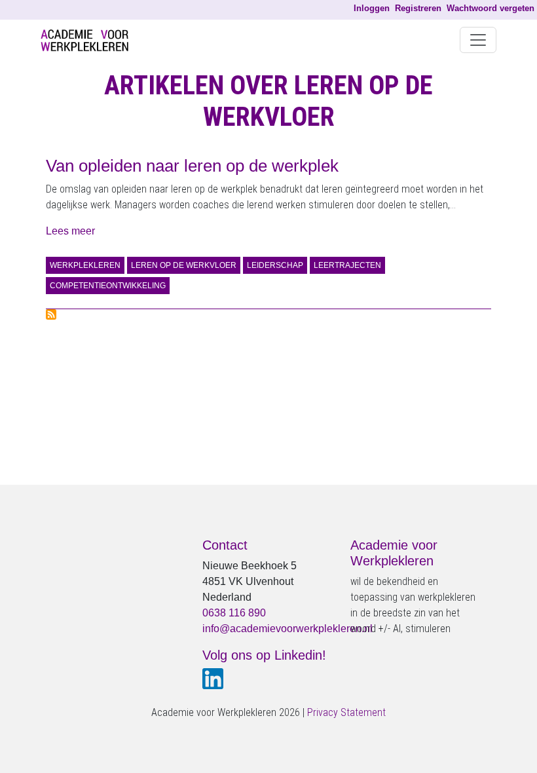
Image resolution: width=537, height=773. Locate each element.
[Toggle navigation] (478, 40)
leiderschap (275, 265)
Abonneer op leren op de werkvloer (51, 314)
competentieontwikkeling (108, 285)
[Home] (90, 40)
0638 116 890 (234, 612)
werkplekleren (85, 265)
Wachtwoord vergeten (490, 8)
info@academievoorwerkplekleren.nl (287, 628)
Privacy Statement (346, 712)
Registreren (418, 8)
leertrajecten (347, 265)
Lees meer (70, 230)
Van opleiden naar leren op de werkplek (192, 166)
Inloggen (372, 8)
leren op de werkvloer (183, 265)
